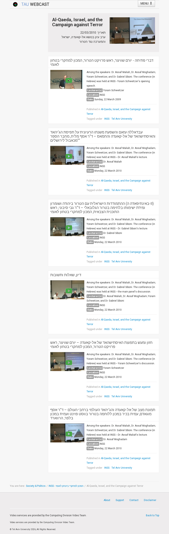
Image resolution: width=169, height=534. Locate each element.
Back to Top (152, 515)
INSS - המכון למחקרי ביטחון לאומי (66, 485)
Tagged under (94, 118)
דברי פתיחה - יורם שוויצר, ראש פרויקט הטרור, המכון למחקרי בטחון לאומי (101, 62)
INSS (106, 118)
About (107, 500)
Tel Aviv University (121, 118)
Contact (133, 500)
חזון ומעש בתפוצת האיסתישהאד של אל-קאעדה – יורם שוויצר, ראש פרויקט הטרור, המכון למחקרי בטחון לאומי (101, 345)
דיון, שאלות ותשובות (65, 275)
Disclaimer (150, 500)
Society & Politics (36, 485)
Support (120, 500)
